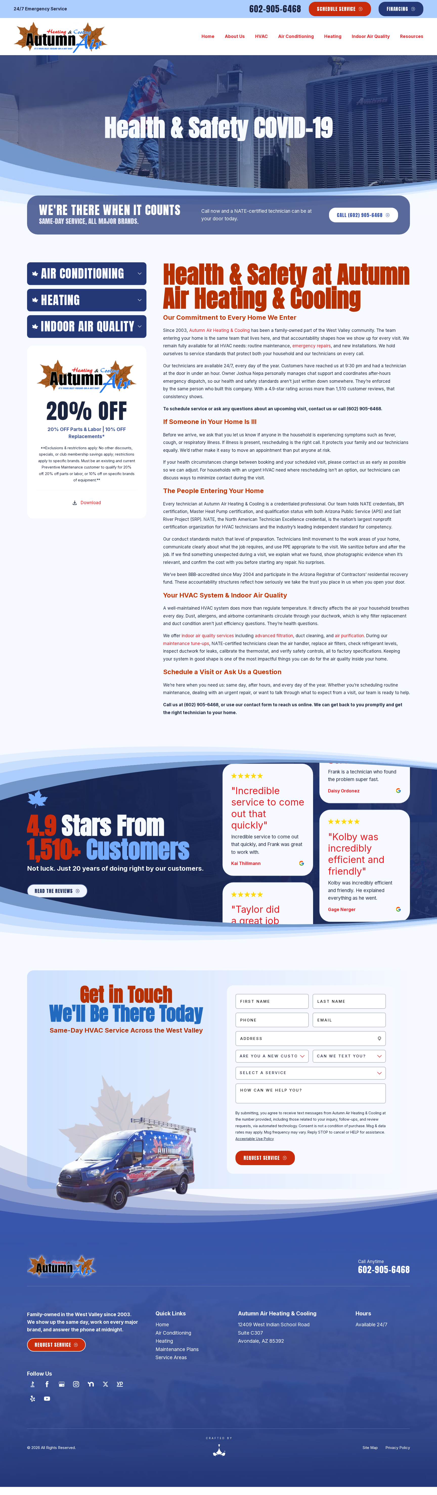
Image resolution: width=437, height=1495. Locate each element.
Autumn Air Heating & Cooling (219, 330)
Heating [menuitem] (332, 36)
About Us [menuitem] (235, 36)
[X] (105, 1384)
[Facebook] (47, 1384)
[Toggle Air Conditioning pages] (139, 273)
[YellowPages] (120, 1384)
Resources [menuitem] (411, 36)
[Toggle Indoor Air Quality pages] (139, 326)
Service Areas (171, 1357)
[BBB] (32, 1384)
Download (91, 502)
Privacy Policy (397, 1447)
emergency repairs (311, 345)
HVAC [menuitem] (261, 36)
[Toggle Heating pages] (139, 300)
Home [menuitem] (208, 36)
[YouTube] (47, 1398)
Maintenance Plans (177, 1349)
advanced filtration (274, 635)
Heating (164, 1341)
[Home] (61, 37)
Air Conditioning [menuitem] (296, 36)
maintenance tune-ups (186, 643)
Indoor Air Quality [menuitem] (371, 36)
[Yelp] (32, 1398)
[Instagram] (76, 1384)
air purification (349, 635)
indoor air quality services (208, 635)
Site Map (370, 1447)
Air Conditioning (173, 1333)
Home (162, 1324)
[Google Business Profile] (61, 1384)
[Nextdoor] (90, 1384)
